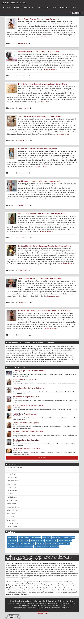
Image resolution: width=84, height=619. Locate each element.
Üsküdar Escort (22, 76)
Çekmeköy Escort (12, 480)
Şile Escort (10, 517)
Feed (45, 613)
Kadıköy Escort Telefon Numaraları (25, 414)
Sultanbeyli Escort (12, 510)
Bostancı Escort (22, 43)
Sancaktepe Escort (12, 507)
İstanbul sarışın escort (37, 540)
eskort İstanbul (12, 537)
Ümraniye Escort (23, 108)
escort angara (40, 543)
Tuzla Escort (10, 520)
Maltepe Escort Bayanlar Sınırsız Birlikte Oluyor (29, 388)
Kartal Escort (11, 494)
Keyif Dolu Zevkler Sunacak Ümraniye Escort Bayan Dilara (42, 84)
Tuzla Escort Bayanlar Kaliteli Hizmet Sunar (28, 431)
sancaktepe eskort (51, 543)
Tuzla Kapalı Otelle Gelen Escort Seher (26, 440)
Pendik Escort (11, 503)
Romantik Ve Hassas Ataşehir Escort (25, 379)
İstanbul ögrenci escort (28, 543)
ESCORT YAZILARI (69, 8)
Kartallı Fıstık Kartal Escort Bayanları (26, 423)
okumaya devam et (44, 37)
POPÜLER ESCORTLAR (48, 8)
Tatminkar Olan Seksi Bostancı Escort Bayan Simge (39, 116)
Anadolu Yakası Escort (14, 467)
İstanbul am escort (13, 543)
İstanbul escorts (54, 547)
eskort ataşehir (12, 540)
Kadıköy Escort (11, 490)
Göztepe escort (36, 537)
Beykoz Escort (11, 474)
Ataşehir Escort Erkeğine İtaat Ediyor (26, 396)
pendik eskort (46, 537)
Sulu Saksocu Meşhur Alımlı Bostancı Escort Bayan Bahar (42, 213)
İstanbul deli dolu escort (15, 547)
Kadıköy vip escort (69, 537)
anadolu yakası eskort (40, 547)
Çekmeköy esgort (23, 540)
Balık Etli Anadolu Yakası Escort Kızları (26, 449)
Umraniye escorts (64, 543)
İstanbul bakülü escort (65, 540)
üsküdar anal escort (24, 537)
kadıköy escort (28, 547)
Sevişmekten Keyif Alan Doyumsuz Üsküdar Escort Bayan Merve (44, 246)
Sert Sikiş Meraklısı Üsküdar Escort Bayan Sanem (38, 51)
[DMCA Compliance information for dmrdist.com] (12, 616)
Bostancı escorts (57, 537)
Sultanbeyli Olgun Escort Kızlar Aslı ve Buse (28, 371)
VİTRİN (8, 8)
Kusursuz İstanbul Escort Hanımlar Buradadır (28, 405)
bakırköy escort (42, 611)
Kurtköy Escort (11, 497)
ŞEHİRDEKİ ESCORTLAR (25, 8)
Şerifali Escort (11, 513)
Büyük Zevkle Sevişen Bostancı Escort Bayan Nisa (38, 19)
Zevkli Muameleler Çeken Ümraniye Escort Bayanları (40, 181)
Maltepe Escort (11, 500)
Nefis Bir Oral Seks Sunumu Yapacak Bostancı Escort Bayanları (44, 310)
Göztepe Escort (11, 484)
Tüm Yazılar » (42, 458)
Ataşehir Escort (11, 471)
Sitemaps (40, 613)
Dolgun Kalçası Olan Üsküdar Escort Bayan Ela (37, 148)
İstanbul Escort (15, 2)
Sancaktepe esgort (51, 540)
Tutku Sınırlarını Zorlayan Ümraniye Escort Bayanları (40, 278)
